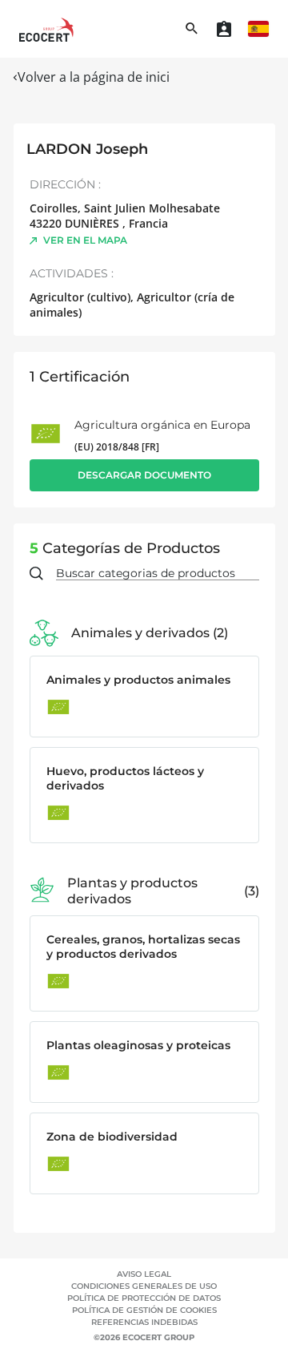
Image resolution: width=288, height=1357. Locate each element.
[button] (258, 29)
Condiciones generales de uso (144, 1286)
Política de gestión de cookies (144, 1310)
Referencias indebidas (144, 1322)
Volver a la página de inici (94, 77)
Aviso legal (144, 1274)
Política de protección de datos (144, 1298)
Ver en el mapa (85, 240)
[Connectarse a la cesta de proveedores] (224, 29)
